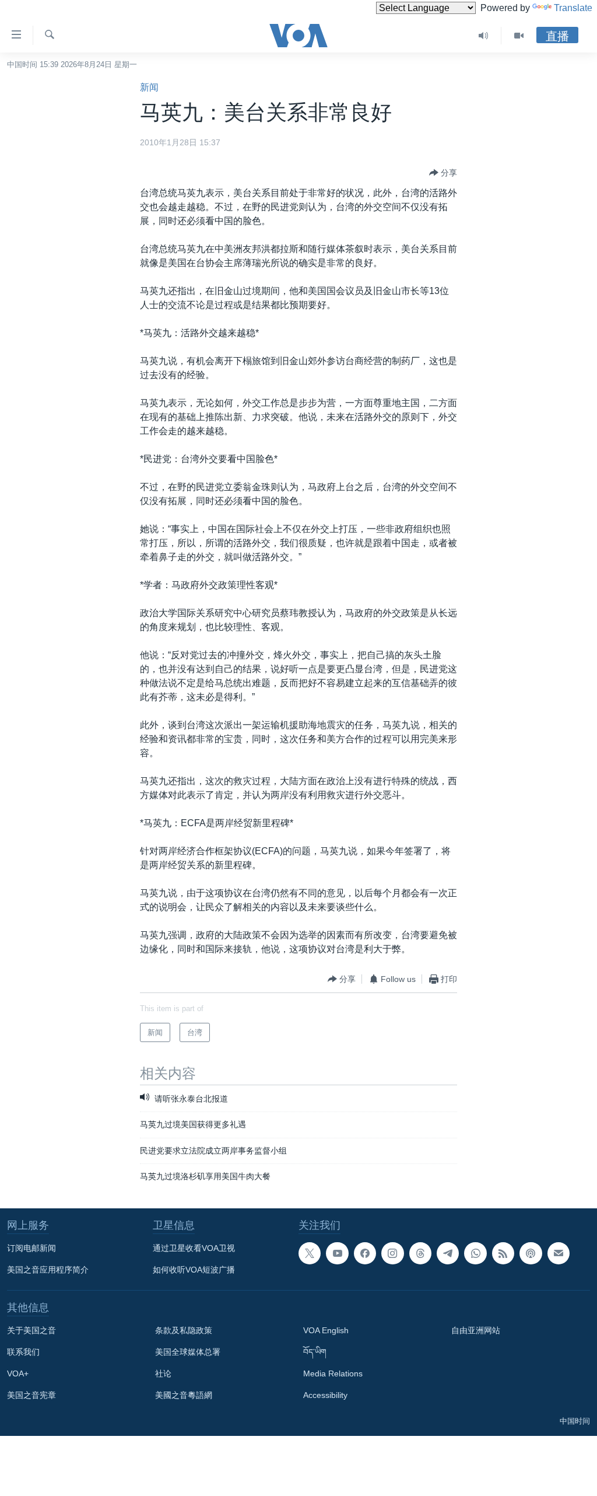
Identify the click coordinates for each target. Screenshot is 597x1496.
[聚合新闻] (503, 1253)
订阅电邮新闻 (31, 1248)
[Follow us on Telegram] (448, 1253)
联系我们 (23, 1352)
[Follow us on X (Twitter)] (309, 1253)
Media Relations (333, 1373)
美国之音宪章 (31, 1395)
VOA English (326, 1330)
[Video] (518, 35)
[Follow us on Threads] (420, 1253)
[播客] (530, 1253)
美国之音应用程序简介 (48, 1269)
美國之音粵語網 (183, 1395)
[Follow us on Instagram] (392, 1253)
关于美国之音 (31, 1330)
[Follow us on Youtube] (337, 1253)
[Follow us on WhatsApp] (475, 1253)
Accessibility (325, 1395)
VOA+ (18, 1373)
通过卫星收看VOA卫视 (194, 1248)
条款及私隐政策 (183, 1330)
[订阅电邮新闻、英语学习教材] (558, 1253)
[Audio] (483, 35)
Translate (573, 8)
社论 (163, 1373)
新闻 (149, 87)
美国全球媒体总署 (187, 1352)
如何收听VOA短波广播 (194, 1269)
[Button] (443, 173)
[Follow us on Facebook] (365, 1253)
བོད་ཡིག (314, 1352)
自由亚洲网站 (475, 1330)
